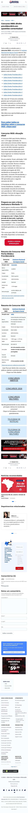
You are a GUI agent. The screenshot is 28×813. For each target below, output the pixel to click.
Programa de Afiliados (6, 716)
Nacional (7, 20)
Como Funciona (5, 702)
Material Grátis (19, 729)
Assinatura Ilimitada (6, 727)
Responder (6, 586)
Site (2, 627)
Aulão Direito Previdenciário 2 (13, 77)
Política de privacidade (14, 781)
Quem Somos (4, 700)
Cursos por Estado (5, 745)
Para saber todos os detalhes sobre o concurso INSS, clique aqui (13, 124)
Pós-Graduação (5, 738)
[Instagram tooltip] (17, 790)
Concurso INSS (19, 20)
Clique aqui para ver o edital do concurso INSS (13, 365)
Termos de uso (14, 783)
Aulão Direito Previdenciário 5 (13, 86)
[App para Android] (12, 790)
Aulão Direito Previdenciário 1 (13, 74)
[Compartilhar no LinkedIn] (21, 43)
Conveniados (4, 713)
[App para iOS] (9, 790)
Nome (3, 616)
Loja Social (3, 707)
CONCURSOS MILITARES (14, 397)
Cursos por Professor (6, 747)
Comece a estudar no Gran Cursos (14, 448)
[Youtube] (14, 790)
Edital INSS (7, 688)
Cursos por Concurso (6, 740)
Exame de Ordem (5, 733)
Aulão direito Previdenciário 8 (13, 95)
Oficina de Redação (6, 750)
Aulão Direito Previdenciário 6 (13, 89)
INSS (12, 20)
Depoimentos (18, 727)
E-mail (3, 621)
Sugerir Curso (18, 736)
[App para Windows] (4, 790)
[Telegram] (14, 793)
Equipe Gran (15, 37)
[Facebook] (22, 790)
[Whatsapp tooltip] (19, 790)
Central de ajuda (20, 700)
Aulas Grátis (18, 734)
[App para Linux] (6, 790)
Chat (17, 702)
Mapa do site (14, 786)
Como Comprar (5, 705)
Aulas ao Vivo (18, 732)
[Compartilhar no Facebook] (17, 43)
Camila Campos (4, 498)
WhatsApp (19, 705)
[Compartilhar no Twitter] (19, 43)
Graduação (4, 736)
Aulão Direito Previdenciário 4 (13, 83)
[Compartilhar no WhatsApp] (23, 43)
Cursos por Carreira (6, 743)
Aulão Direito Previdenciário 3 (13, 80)
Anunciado (14, 265)
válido (12, 314)
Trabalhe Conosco (5, 718)
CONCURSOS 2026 (14, 388)
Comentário (4, 597)
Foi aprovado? (20, 720)
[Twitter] (25, 790)
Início (2, 20)
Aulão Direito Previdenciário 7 (13, 92)
